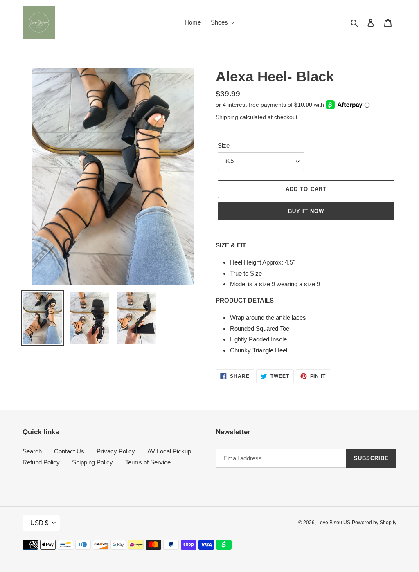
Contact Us (69, 451)
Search (32, 451)
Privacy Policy (116, 451)
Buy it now (306, 211)
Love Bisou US (333, 522)
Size (224, 145)
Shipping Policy (92, 462)
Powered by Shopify (374, 522)
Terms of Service (148, 462)
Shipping (227, 117)
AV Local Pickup (169, 451)
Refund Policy (41, 462)
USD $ (39, 522)
